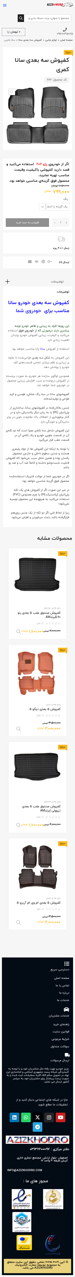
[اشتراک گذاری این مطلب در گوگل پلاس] (49, 262)
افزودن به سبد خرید (27, 222)
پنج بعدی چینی (53, 704)
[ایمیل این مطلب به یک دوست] (29, 262)
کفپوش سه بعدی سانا (30, 40)
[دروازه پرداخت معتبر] (24, 1250)
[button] (5, 5)
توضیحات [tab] (57, 282)
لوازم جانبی (51, 40)
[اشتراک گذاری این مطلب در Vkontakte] (35, 262)
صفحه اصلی (66, 40)
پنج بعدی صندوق (52, 607)
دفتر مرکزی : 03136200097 (49, 1149)
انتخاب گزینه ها (18, 631)
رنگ (65, 199)
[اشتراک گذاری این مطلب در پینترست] (42, 262)
